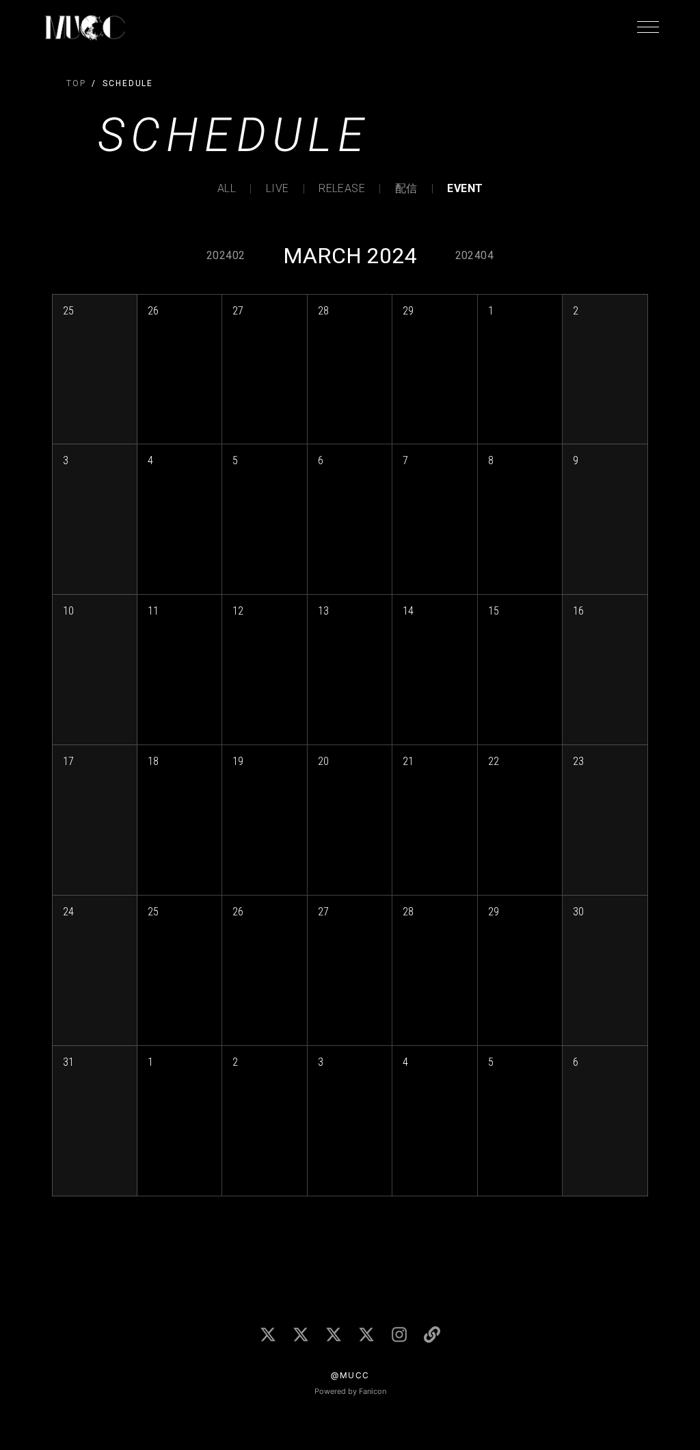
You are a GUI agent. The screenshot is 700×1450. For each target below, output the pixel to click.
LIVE (277, 188)
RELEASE (342, 188)
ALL (226, 188)
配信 (406, 188)
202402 (225, 255)
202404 (474, 255)
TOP (76, 83)
